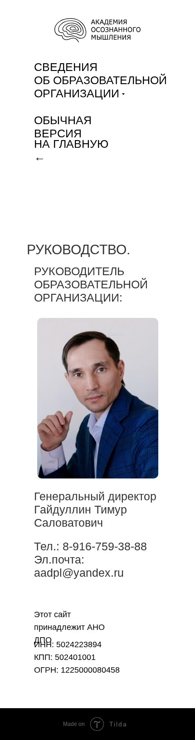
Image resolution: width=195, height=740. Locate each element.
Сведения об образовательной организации (100, 80)
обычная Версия (63, 127)
